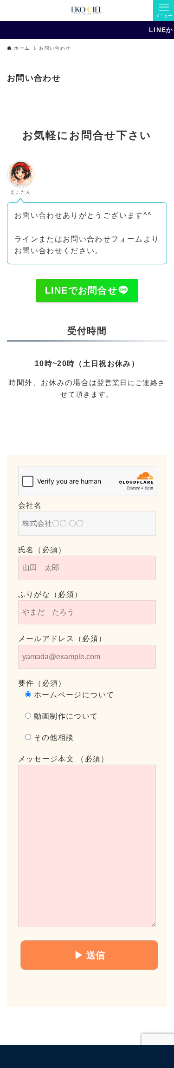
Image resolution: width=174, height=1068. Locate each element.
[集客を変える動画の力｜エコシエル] (86, 10)
